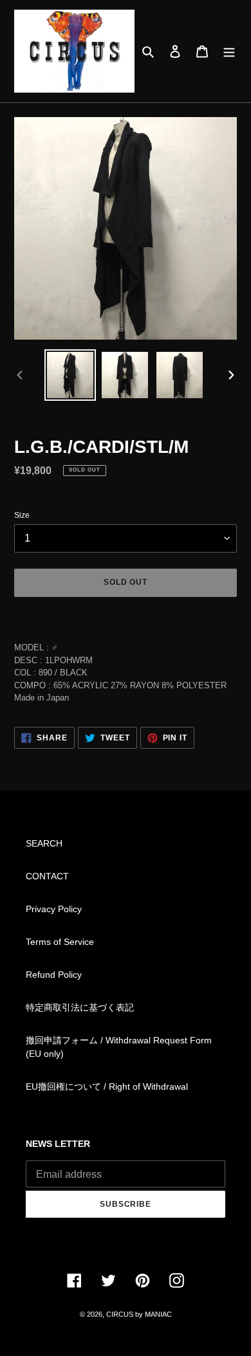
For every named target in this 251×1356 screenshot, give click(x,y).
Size (22, 515)
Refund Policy (54, 974)
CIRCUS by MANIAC (139, 1314)
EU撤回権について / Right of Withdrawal (107, 1086)
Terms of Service (60, 942)
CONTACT (47, 876)
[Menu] (229, 51)
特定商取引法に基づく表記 (80, 1007)
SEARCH (44, 843)
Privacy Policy (54, 909)
